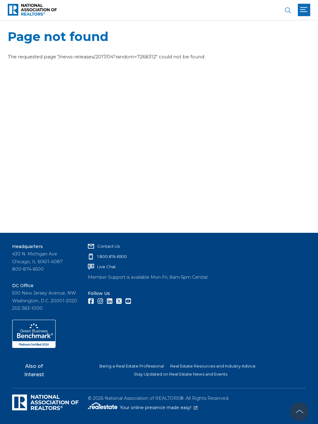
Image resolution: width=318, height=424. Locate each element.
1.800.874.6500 (112, 256)
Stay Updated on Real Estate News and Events (180, 374)
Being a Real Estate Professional (131, 365)
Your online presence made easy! (159, 407)
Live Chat (106, 266)
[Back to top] (299, 411)
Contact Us (108, 246)
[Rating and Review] (34, 346)
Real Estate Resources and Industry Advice (213, 365)
